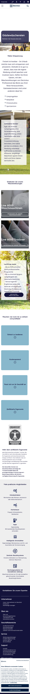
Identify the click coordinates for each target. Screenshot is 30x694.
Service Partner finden (9, 653)
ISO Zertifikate (7, 641)
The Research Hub (8, 617)
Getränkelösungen (8, 627)
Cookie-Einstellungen (15, 690)
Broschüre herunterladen (14, 294)
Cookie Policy (13, 682)
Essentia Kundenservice (9, 650)
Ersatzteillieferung (8, 654)
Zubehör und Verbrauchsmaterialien (13, 630)
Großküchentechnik (8, 626)
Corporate (4, 2)
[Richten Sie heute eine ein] (15, 46)
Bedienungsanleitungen (9, 637)
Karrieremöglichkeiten (9, 616)
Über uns (5, 614)
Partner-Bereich (7, 640)
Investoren (6, 604)
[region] (15, 675)
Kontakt (5, 648)
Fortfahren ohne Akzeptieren (22, 660)
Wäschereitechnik (8, 629)
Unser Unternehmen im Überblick (12, 602)
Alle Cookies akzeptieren (15, 685)
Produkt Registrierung (9, 638)
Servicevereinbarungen (9, 651)
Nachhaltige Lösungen (9, 605)
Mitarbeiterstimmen (8, 619)
